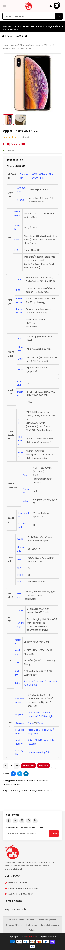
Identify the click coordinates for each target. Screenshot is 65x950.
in (26, 773)
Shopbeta (31, 936)
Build (16, 239)
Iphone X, (20, 780)
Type (19, 279)
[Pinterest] (21, 820)
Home (6, 45)
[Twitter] (15, 820)
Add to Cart (28, 765)
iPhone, (32, 790)
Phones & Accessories (32, 45)
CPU (20, 359)
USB (19, 581)
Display (19, 714)
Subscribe (56, 833)
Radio (20, 574)
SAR (17, 662)
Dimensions (17, 215)
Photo (31, 723)
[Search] (58, 16)
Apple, (13, 790)
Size (18, 289)
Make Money (32, 925)
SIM (16, 249)
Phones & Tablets (11, 784)
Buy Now (43, 765)
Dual (25, 475)
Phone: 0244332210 (18, 882)
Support (30, 920)
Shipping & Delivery (14, 925)
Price (17, 683)
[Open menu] (5, 5)
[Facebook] (8, 820)
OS (19, 338)
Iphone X (15, 45)
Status (20, 199)
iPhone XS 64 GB (44, 790)
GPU (20, 369)
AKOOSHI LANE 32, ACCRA (20, 894)
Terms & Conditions (50, 925)
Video (26, 501)
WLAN (20, 538)
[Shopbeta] (28, 6)
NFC (19, 568)
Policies (32, 930)
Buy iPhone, (22, 790)
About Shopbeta (16, 920)
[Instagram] (28, 820)
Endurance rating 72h (39, 752)
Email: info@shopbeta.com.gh (23, 888)
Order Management (47, 920)
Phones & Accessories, (37, 780)
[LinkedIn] (35, 820)
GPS (19, 559)
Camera (19, 723)
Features (20, 440)
